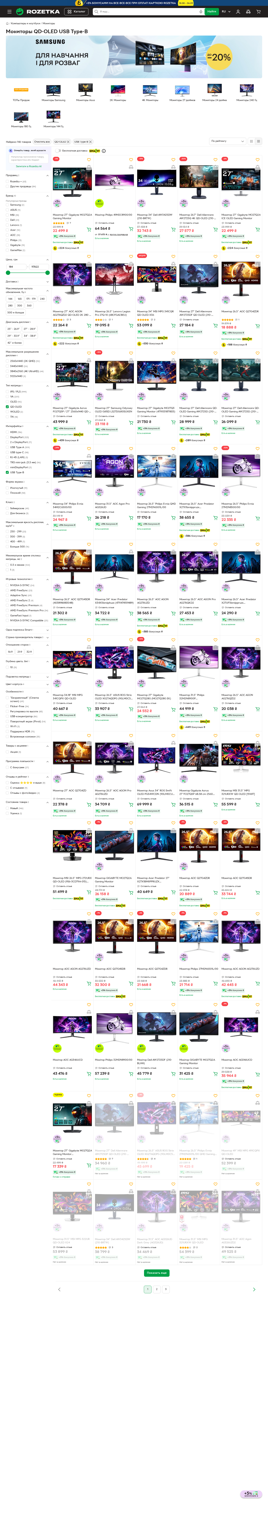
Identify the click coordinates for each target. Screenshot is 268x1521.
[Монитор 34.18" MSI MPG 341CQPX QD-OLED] (72, 662)
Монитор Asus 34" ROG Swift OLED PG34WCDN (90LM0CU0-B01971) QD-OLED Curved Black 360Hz (156, 793)
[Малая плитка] (258, 141)
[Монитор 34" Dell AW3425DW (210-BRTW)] (156, 182)
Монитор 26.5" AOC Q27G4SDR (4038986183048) (71, 601)
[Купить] (89, 229)
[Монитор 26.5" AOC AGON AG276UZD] (156, 566)
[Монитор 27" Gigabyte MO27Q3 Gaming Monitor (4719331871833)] (156, 375)
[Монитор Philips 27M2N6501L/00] (198, 936)
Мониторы (49, 23)
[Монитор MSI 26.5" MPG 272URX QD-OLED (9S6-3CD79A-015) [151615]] (72, 845)
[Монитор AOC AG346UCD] (241, 1027)
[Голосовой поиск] (201, 11)
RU (224, 11)
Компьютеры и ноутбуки (25, 23)
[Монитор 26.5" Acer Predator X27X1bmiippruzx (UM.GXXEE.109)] (198, 471)
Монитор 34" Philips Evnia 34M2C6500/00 (68, 506)
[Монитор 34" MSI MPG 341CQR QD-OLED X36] (156, 279)
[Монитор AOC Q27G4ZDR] (198, 845)
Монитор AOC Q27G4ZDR (194, 878)
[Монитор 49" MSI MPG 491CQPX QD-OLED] (241, 1118)
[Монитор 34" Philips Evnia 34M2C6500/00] (72, 471)
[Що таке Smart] (104, 151)
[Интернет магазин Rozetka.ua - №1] (38, 11)
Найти (211, 11)
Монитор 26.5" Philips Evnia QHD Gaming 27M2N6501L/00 (156, 506)
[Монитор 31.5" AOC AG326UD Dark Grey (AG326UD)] (156, 1206)
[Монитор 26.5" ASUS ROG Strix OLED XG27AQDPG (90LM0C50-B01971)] (114, 662)
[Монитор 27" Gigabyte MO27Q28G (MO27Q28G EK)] (156, 662)
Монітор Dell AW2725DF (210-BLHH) (154, 1062)
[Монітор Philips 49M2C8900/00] (114, 182)
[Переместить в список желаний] (89, 160)
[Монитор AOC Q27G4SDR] (241, 845)
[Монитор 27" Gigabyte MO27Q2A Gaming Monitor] (72, 182)
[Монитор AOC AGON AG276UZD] (72, 936)
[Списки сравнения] (248, 11)
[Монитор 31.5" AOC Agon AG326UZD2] (241, 1206)
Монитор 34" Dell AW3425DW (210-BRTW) (154, 217)
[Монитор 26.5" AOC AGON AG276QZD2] (241, 662)
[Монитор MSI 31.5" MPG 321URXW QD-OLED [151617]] (241, 758)
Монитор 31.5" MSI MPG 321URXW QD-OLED (193, 1241)
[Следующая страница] (254, 1289)
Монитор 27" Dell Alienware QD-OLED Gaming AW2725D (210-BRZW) (198, 410)
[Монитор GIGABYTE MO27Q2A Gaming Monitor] (114, 845)
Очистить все (42, 142)
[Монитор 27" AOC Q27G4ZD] (72, 758)
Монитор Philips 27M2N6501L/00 (198, 969)
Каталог (79, 11)
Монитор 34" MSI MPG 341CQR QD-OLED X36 (155, 313)
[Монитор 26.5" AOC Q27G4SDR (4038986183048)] (72, 566)
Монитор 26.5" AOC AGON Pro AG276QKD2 (197, 601)
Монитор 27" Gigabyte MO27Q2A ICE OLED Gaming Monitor (241, 217)
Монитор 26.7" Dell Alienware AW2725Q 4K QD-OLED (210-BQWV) (196, 217)
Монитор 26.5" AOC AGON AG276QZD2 (237, 697)
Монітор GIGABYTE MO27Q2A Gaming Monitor (197, 1062)
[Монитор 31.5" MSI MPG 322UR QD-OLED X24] (72, 1206)
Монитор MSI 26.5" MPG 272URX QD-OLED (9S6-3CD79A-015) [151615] (72, 880)
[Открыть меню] (9, 11)
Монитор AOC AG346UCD (237, 1060)
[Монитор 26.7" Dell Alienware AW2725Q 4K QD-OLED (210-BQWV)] (198, 182)
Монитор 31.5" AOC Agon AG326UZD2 (236, 1241)
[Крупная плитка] (251, 141)
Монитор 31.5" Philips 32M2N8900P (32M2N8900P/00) (191, 697)
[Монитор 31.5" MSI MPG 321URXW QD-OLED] (198, 1206)
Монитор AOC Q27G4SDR (237, 878)
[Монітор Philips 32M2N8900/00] (114, 1027)
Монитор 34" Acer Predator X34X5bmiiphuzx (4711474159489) (114, 601)
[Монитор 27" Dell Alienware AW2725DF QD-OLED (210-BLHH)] (198, 279)
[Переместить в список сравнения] (89, 167)
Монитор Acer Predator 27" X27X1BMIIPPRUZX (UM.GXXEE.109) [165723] (153, 880)
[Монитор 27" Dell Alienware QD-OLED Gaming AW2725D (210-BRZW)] (198, 375)
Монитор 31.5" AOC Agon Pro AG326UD (112, 506)
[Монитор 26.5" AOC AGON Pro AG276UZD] (114, 758)
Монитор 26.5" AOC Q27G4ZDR (240, 311)
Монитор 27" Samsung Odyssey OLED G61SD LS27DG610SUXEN (114, 410)
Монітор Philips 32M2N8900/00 (113, 1060)
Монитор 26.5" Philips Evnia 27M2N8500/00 (238, 506)
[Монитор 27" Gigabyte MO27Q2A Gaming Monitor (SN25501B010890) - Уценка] (72, 1118)
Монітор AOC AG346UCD (68, 1060)
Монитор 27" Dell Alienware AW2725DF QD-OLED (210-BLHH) (195, 313)
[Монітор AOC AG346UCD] (72, 1027)
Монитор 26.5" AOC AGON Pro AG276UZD (113, 792)
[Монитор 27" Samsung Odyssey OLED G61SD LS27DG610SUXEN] (114, 375)
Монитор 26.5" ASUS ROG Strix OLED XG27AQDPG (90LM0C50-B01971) (114, 697)
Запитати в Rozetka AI (29, 166)
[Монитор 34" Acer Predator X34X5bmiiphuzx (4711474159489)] (114, 566)
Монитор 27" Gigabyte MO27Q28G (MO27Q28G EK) (154, 697)
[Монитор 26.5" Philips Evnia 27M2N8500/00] (241, 471)
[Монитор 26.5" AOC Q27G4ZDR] (241, 279)
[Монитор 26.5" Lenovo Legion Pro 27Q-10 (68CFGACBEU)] (114, 279)
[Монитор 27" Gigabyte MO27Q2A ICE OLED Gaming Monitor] (241, 182)
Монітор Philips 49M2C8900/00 (113, 215)
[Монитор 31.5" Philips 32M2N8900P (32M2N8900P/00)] (198, 662)
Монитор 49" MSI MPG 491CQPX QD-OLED (241, 1152)
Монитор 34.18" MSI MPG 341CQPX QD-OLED (68, 697)
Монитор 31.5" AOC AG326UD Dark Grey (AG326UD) (154, 1241)
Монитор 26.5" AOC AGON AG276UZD (153, 601)
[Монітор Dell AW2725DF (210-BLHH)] (156, 1027)
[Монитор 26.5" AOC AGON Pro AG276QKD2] (198, 566)
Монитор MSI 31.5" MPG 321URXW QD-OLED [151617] (238, 792)
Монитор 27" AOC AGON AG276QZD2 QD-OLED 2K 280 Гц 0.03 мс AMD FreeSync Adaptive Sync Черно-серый (72, 313)
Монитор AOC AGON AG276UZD (72, 969)
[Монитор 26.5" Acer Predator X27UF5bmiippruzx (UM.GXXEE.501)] (241, 566)
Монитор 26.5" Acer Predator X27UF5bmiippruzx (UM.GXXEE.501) (239, 601)
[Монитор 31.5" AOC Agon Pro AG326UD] (114, 471)
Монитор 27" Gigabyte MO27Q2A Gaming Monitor (72, 217)
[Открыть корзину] (258, 11)
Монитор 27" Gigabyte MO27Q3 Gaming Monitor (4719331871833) (156, 410)
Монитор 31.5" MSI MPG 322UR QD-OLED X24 (71, 1241)
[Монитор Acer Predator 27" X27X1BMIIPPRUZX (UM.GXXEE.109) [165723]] (156, 845)
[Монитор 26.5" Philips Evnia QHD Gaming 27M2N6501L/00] (156, 471)
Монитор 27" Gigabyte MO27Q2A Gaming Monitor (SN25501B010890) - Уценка (72, 1153)
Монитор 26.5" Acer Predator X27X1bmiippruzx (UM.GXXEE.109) (196, 506)
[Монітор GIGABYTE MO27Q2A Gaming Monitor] (198, 1027)
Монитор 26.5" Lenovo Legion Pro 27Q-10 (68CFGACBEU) (112, 313)
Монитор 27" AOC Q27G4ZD (69, 791)
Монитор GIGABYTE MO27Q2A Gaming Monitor (113, 880)
